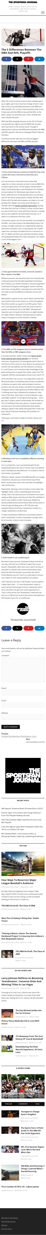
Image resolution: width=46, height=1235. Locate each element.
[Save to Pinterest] (28, 59)
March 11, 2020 (21, 1027)
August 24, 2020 (26, 924)
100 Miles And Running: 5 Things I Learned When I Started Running (32, 1169)
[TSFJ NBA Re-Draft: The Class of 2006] (7, 954)
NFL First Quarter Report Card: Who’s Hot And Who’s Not (32, 1150)
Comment (5, 655)
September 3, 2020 (27, 887)
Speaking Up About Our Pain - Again (19, 1093)
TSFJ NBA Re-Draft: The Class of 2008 (18, 905)
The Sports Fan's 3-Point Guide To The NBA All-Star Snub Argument (32, 1131)
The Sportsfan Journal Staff (10, 887)
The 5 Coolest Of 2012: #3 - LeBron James (20, 1186)
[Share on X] (17, 59)
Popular (8, 1104)
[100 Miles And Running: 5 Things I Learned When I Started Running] (10, 1166)
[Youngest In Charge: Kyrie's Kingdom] (10, 1112)
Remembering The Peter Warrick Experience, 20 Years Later (29, 1049)
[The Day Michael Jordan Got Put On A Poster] (7, 1013)
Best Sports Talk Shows (9, 1218)
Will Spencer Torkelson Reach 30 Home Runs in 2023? (22, 808)
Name (4, 688)
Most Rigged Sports (8, 1221)
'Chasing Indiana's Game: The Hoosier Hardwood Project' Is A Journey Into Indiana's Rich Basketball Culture (22, 936)
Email (4, 701)
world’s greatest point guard (26, 206)
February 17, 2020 (36, 1042)
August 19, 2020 (26, 942)
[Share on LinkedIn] (39, 59)
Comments (23, 1104)
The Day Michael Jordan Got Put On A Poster (29, 1011)
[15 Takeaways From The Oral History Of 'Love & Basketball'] (7, 1038)
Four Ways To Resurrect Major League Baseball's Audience (18, 881)
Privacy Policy (6, 1229)
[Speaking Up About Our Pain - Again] (23, 1086)
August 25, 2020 (26, 909)
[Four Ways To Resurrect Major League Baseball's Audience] (23, 864)
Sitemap (4, 1225)
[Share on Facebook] (6, 59)
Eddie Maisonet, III (22, 1016)
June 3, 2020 (27, 1096)
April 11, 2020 (35, 1016)
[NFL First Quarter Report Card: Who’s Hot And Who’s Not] (10, 1147)
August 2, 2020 (21, 960)
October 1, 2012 (27, 1159)
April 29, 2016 (26, 1178)
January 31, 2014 (27, 1140)
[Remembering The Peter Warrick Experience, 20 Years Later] (7, 1048)
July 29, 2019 (35, 1056)
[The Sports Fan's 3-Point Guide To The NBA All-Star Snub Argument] (10, 1128)
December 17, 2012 (28, 1121)
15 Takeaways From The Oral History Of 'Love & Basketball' (29, 1037)
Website (4, 713)
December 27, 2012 (21, 1190)
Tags (37, 1104)
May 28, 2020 (26, 988)
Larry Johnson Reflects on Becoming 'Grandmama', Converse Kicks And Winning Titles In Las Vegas (22, 981)
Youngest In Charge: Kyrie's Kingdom (30, 1113)
